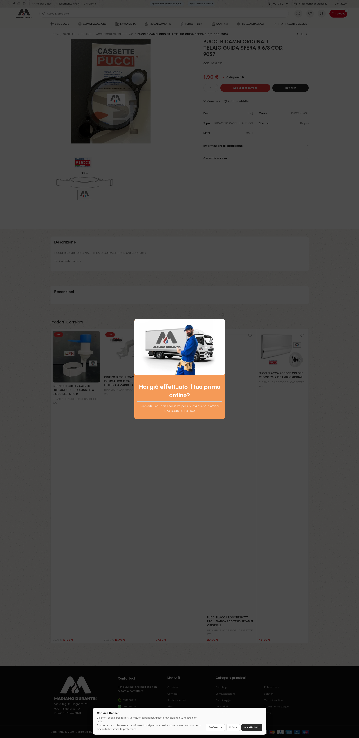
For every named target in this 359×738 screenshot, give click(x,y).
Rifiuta (233, 727)
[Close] (223, 314)
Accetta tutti (251, 727)
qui (196, 725)
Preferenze (215, 727)
